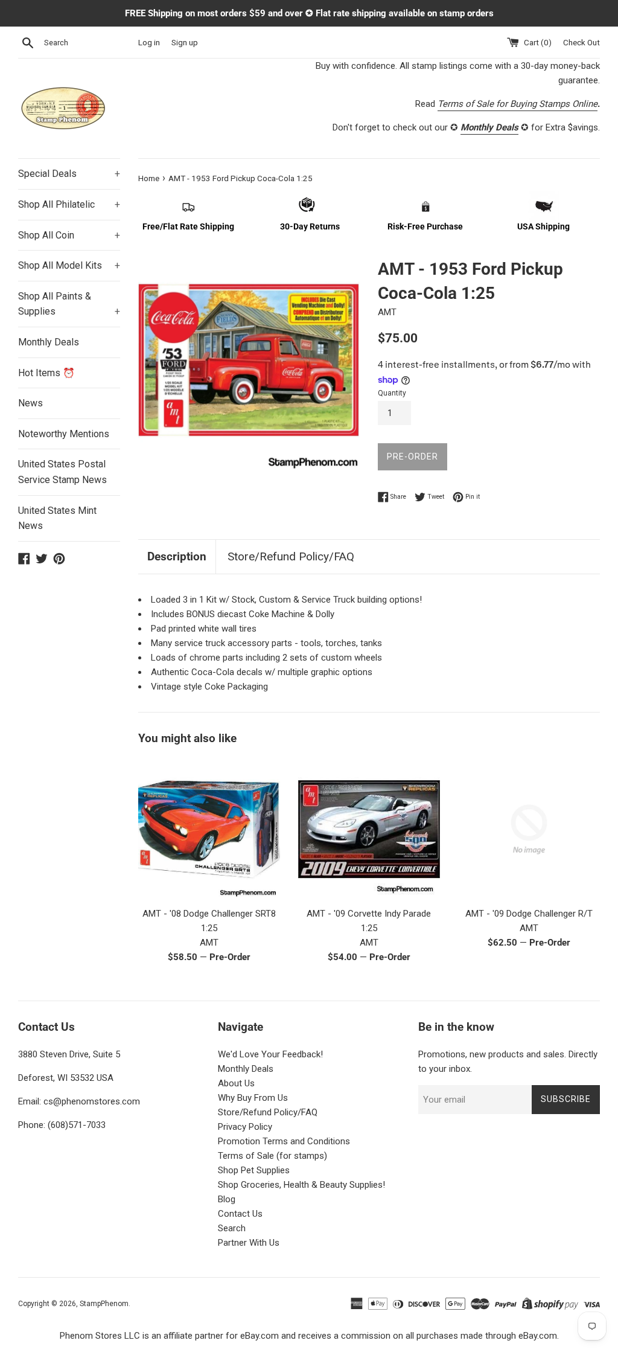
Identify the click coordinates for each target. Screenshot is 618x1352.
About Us (236, 1083)
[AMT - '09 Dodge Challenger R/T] (529, 829)
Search (232, 1228)
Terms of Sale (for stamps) (272, 1155)
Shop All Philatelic (69, 204)
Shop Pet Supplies (254, 1170)
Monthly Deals (48, 342)
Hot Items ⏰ (46, 373)
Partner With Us (248, 1242)
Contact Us (240, 1213)
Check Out (581, 42)
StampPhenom (104, 1303)
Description (176, 556)
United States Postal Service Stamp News (62, 471)
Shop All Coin (69, 235)
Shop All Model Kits (69, 265)
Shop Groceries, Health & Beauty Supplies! (301, 1184)
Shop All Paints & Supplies (69, 304)
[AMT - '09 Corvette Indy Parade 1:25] (369, 829)
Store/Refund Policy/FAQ (291, 556)
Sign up (184, 42)
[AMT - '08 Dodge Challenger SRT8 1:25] (209, 829)
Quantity (392, 393)
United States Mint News (57, 518)
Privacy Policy (245, 1126)
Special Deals (69, 173)
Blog (226, 1199)
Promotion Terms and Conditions (284, 1141)
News (30, 403)
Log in (149, 42)
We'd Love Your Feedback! (270, 1054)
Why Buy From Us (253, 1097)
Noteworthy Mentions (63, 434)
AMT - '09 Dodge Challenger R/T (529, 913)
